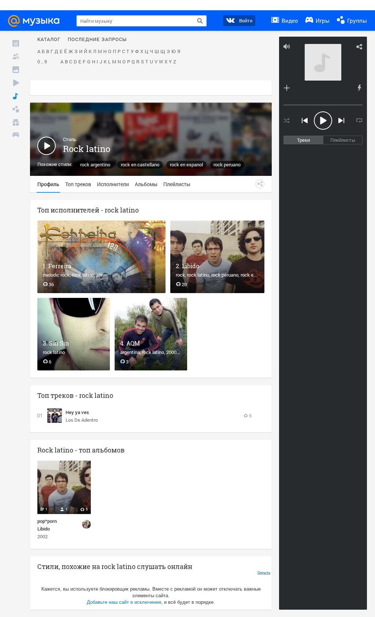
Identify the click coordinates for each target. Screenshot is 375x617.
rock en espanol (186, 164)
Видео (289, 20)
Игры (322, 20)
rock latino (83, 274)
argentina (130, 352)
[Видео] (16, 82)
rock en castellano (140, 164)
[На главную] (37, 21)
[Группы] (16, 109)
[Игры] (16, 135)
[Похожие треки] (359, 88)
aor (99, 274)
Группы (356, 20)
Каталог (48, 40)
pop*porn (47, 521)
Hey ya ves (77, 412)
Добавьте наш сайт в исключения (124, 602)
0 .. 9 (42, 62)
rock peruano (227, 164)
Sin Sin (59, 343)
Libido (190, 266)
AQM (133, 343)
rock (180, 274)
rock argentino (95, 164)
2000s (172, 352)
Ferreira (59, 266)
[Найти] (200, 20)
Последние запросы (97, 40)
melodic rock (56, 274)
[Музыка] (16, 96)
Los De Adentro (82, 420)
